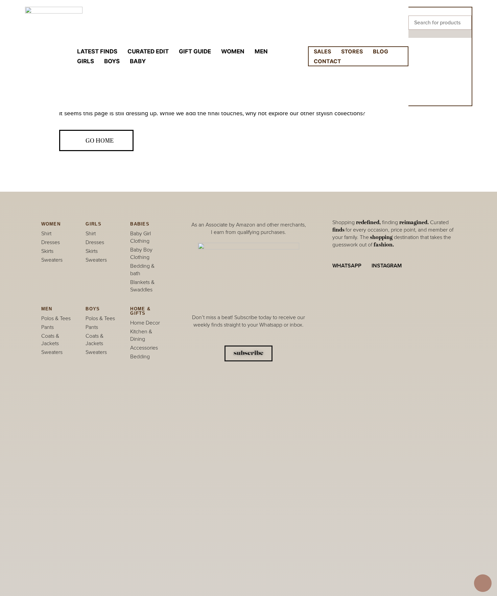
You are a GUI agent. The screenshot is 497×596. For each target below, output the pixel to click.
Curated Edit (148, 51)
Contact (327, 61)
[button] (440, 11)
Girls (85, 61)
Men (261, 51)
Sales (322, 51)
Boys (112, 61)
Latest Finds (97, 51)
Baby (138, 61)
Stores (352, 51)
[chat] (483, 583)
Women (232, 51)
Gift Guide (195, 51)
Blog (380, 51)
